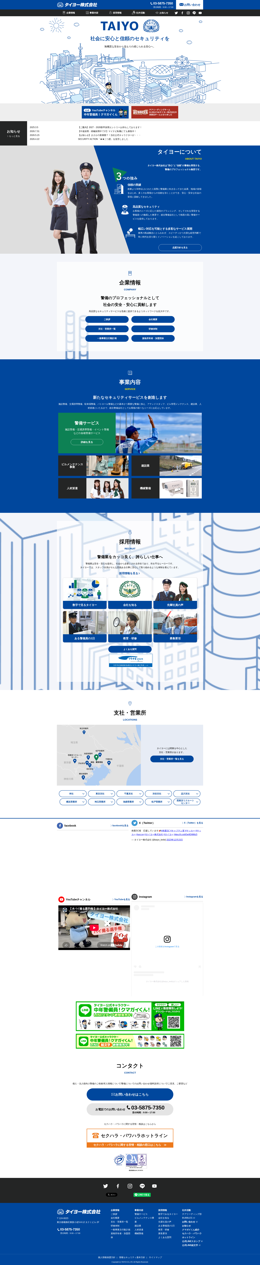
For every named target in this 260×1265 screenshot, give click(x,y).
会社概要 (115, 1218)
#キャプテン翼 (177, 831)
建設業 (138, 1226)
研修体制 (115, 1226)
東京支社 (100, 793)
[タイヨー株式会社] (77, 4)
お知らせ (186, 1226)
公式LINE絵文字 (190, 1245)
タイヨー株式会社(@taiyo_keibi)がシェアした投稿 (167, 981)
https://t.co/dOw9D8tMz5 (185, 834)
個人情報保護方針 (106, 1257)
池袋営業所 (128, 802)
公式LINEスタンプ (191, 1241)
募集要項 (162, 1233)
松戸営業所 (157, 802)
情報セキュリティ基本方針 (132, 1257)
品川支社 (185, 793)
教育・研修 (163, 1229)
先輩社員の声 (164, 1222)
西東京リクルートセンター (185, 801)
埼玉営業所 (100, 802)
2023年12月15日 (175, 840)
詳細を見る (87, 442)
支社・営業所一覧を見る (172, 759)
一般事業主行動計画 (120, 1229)
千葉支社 (128, 793)
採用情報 (162, 1210)
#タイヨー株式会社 (153, 834)
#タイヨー (168, 834)
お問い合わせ (188, 1222)
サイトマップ (155, 1257)
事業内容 (139, 1210)
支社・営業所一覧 (119, 1222)
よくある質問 (129, 649)
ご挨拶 (114, 1214)
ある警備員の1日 (166, 1226)
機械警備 (139, 1233)
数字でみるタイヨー (168, 1214)
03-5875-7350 (163, 3)
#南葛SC (165, 831)
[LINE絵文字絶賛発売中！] (130, 1041)
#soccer (140, 834)
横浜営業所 (71, 802)
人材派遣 (139, 1229)
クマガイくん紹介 (190, 1229)
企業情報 (115, 1210)
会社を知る (163, 1218)
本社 (71, 793)
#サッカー (190, 831)
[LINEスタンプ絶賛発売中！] (130, 1016)
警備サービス (141, 1214)
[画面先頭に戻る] (251, 1255)
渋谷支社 (157, 793)
